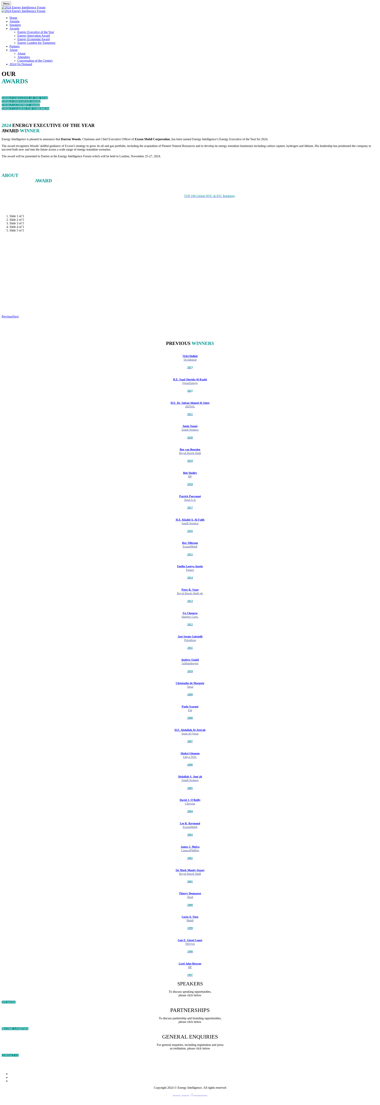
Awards (14, 28)
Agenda (14, 21)
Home (13, 17)
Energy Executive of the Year (35, 32)
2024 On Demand (21, 64)
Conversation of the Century (35, 60)
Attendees (23, 57)
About (13, 50)
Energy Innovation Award (33, 35)
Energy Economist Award (33, 39)
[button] (25, 97)
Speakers (15, 25)
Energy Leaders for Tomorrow (36, 42)
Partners (15, 46)
